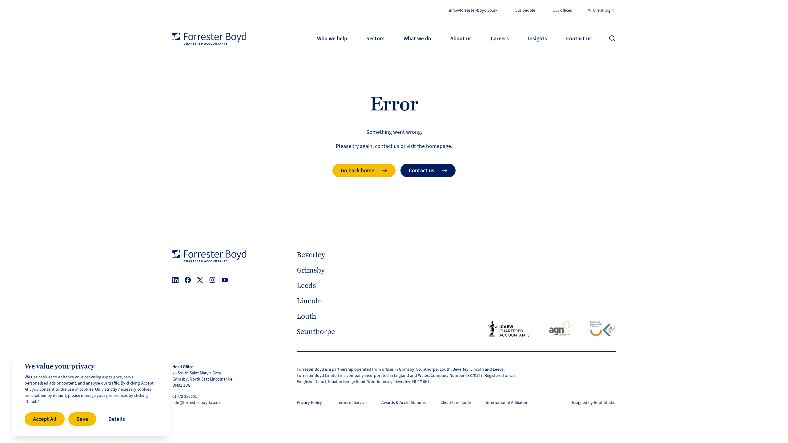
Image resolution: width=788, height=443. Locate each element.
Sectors (375, 38)
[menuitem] (332, 38)
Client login (603, 10)
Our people (525, 10)
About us (461, 38)
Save (82, 419)
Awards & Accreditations (403, 402)
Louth (306, 316)
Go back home (357, 170)
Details (116, 419)
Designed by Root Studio (593, 402)
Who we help (332, 38)
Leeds (306, 285)
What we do (417, 38)
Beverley (311, 255)
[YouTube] (225, 280)
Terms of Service (352, 402)
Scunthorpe (316, 332)
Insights (537, 38)
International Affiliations (508, 402)
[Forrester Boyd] (209, 38)
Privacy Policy (309, 402)
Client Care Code (455, 402)
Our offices (562, 10)
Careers (500, 38)
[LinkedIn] (175, 280)
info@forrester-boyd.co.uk (473, 10)
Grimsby (311, 270)
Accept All (44, 419)
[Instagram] (212, 280)
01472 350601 (184, 396)
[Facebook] (188, 280)
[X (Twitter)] (200, 280)
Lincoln (309, 301)
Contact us (579, 38)
